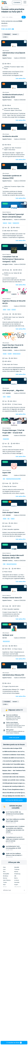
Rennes (5, 878)
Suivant (15, 34)
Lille (15, 876)
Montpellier (6, 874)
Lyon (4, 869)
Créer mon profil (14, 737)
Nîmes (5, 886)
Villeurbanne (17, 886)
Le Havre (16, 880)
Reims (16, 878)
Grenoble (16, 882)
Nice (4, 871)
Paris (4, 867)
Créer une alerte (6, 29)
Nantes (16, 871)
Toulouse (16, 869)
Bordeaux (5, 876)
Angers (16, 884)
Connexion (17, 2)
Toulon (5, 882)
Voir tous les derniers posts (14, 800)
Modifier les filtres (14, 1043)
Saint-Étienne (6, 880)
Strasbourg (17, 874)
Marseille (16, 867)
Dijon (4, 884)
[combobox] (14, 17)
